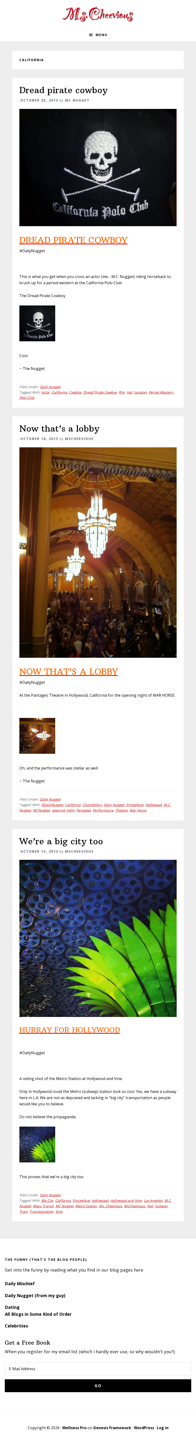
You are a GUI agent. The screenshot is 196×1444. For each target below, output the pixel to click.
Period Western (161, 392)
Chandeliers (92, 804)
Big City (47, 1200)
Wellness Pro (74, 1427)
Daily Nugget (50, 387)
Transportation (42, 1211)
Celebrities (16, 1326)
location (140, 392)
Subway (161, 1206)
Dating (12, 1307)
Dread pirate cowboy (63, 90)
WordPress (144, 1427)
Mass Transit (43, 1206)
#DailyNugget (52, 804)
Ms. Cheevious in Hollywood (98, 14)
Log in (163, 1427)
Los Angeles (153, 1200)
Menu (102, 34)
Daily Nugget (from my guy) (35, 1295)
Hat (129, 392)
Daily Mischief (20, 1283)
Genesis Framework (112, 1427)
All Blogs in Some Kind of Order (38, 1314)
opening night (63, 810)
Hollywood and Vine (126, 1200)
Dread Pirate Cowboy (100, 392)
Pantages (83, 810)
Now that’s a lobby (59, 428)
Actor (45, 392)
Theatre (121, 810)
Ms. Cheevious (110, 1206)
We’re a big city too (61, 841)
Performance (103, 810)
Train (23, 1211)
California (59, 392)
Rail (150, 1206)
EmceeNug (134, 804)
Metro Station (86, 1206)
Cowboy (75, 392)
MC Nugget (64, 1206)
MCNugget (41, 810)
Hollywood (153, 804)
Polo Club (26, 397)
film (122, 392)
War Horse (138, 810)
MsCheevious (134, 1206)
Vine (58, 1211)
